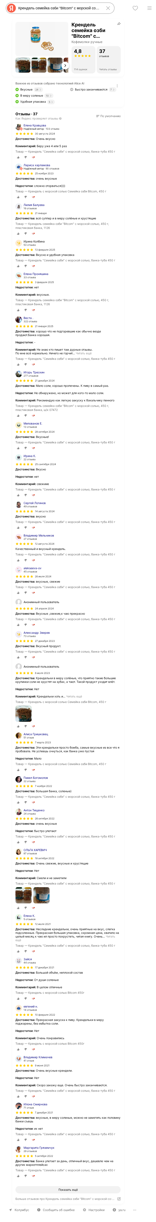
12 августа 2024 (44, 543)
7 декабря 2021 (44, 1112)
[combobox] (59, 8)
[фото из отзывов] (23, 714)
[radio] (18, 157)
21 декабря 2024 (45, 380)
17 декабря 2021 (44, 967)
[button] (22, 65)
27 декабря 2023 (45, 640)
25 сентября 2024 (45, 464)
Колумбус (22, 1210)
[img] (24, 133)
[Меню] (149, 8)
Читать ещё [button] (84, 353)
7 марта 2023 (43, 742)
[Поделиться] (119, 23)
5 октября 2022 (44, 1155)
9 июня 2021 (42, 1065)
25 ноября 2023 (44, 173)
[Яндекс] (11, 8)
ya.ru (122, 1210)
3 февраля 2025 (44, 282)
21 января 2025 (44, 326)
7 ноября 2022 (43, 786)
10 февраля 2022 (45, 1014)
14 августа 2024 (45, 511)
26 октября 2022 (44, 818)
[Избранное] (135, 8)
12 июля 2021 (43, 924)
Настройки (97, 1210)
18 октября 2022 (44, 858)
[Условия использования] (117, 85)
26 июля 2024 (43, 576)
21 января (41, 213)
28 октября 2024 (45, 431)
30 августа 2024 (45, 133)
